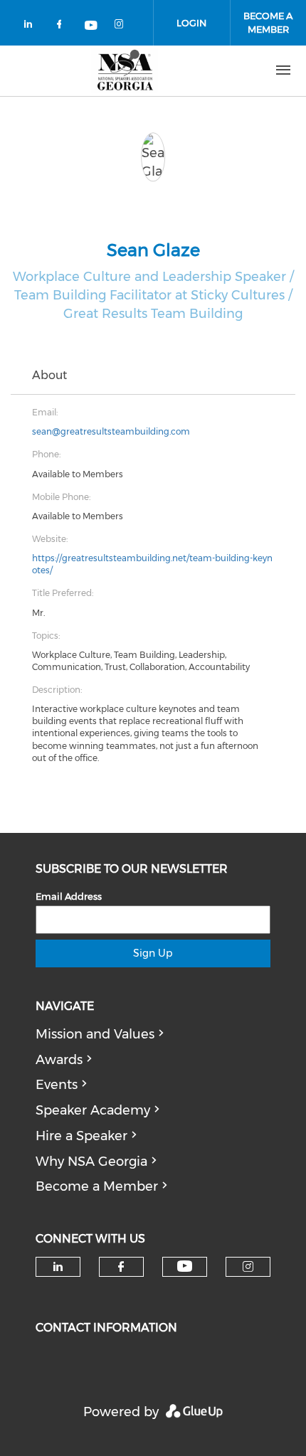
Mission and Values (95, 1034)
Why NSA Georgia (91, 1161)
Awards (59, 1060)
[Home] (124, 70)
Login (191, 22)
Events (57, 1085)
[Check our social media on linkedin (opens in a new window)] (32, 26)
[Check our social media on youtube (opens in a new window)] (91, 26)
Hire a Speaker (81, 1136)
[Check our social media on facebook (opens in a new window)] (62, 26)
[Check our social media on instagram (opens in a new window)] (121, 26)
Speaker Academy (93, 1110)
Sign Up (152, 953)
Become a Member (97, 1186)
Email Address (69, 896)
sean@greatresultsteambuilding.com (111, 431)
